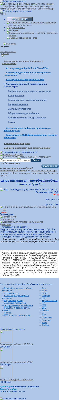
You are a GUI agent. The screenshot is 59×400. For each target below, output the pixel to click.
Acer (44, 288)
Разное (11, 122)
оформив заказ (40, 260)
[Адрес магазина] (16, 27)
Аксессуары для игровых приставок (27, 100)
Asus (44, 290)
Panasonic (47, 317)
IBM (44, 305)
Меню (3, 14)
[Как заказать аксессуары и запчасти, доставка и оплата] (33, 34)
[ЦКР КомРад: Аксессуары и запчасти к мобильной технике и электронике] (29, 6)
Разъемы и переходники (17, 143)
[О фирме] (12, 30)
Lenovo (45, 310)
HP (43, 303)
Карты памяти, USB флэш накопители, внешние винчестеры (30, 136)
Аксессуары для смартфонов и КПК (25, 79)
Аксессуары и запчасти (26, 386)
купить (3, 212)
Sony (44, 322)
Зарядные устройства (19, 109)
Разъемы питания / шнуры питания (27, 117)
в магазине (19, 255)
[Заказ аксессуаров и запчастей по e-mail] (22, 38)
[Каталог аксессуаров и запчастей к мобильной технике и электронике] (33, 24)
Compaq (46, 295)
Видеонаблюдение (18, 104)
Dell (44, 298)
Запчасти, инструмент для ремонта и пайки (27, 148)
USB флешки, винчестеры (17, 315)
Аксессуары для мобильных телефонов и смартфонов (27, 73)
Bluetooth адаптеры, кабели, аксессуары (29, 91)
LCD (44, 308)
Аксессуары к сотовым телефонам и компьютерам (22, 62)
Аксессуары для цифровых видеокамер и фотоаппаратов (27, 129)
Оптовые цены (12, 163)
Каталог (5, 53)
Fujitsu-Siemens (49, 300)
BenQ (44, 293)
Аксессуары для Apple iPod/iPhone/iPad (27, 68)
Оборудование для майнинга (23, 113)
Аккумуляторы (16, 95)
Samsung (46, 320)
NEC (44, 315)
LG (43, 313)
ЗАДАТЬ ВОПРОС (50, 166)
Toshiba (45, 325)
